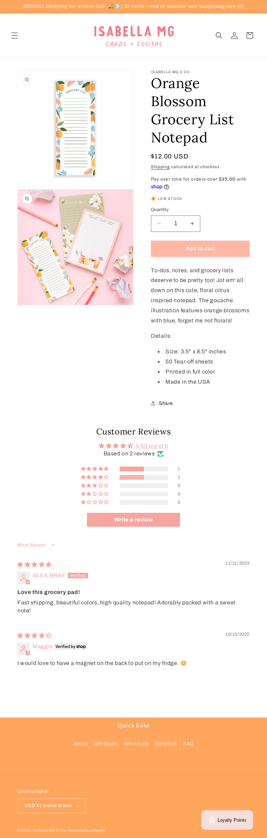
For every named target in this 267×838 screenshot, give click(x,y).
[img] (34, 564)
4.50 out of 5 (152, 446)
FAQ (188, 743)
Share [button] (166, 403)
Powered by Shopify (87, 830)
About (80, 743)
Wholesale (136, 743)
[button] (14, 35)
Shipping (160, 166)
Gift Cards (106, 743)
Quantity (160, 209)
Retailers (166, 743)
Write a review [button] (133, 520)
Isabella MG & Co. (50, 830)
